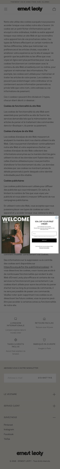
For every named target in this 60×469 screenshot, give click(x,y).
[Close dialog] (56, 217)
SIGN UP (44, 240)
